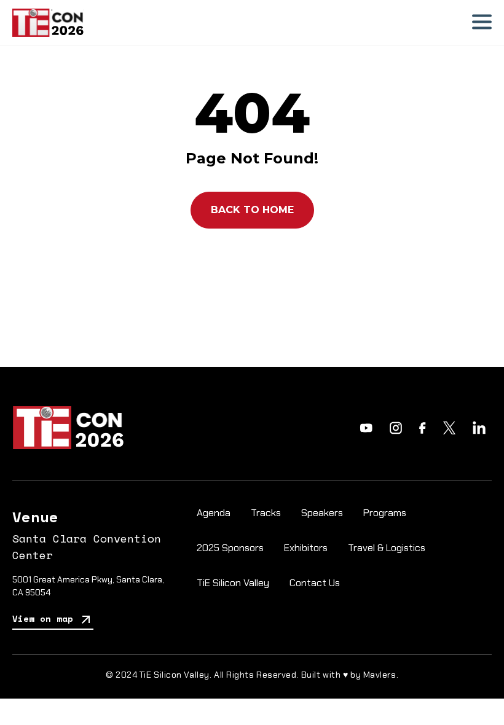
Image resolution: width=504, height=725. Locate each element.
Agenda (213, 512)
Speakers (322, 512)
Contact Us (314, 582)
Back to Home (252, 210)
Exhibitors (306, 547)
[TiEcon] (48, 23)
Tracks (266, 512)
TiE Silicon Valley (233, 582)
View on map (45, 618)
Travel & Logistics (386, 547)
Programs (384, 512)
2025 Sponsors (230, 547)
